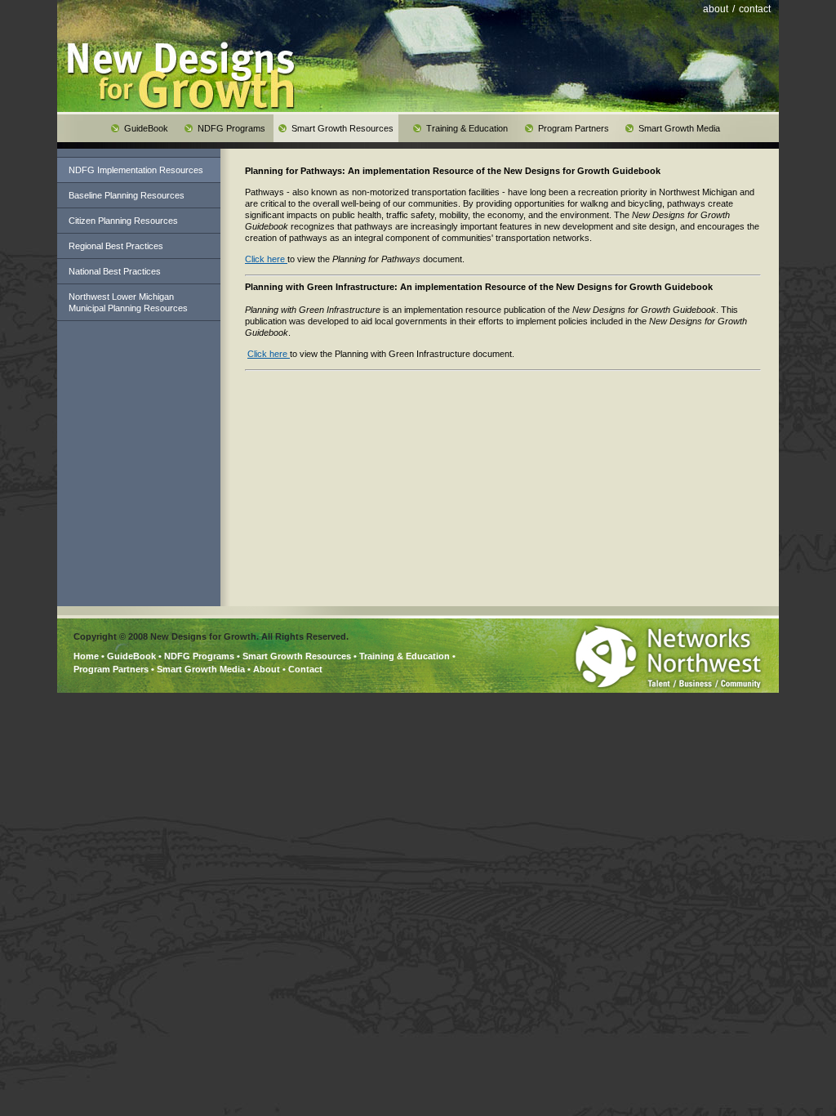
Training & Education (404, 656)
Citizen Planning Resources (123, 220)
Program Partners (111, 669)
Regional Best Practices (116, 246)
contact (755, 9)
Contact (305, 669)
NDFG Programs (199, 656)
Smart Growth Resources (296, 656)
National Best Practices (115, 271)
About (266, 669)
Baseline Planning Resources (127, 195)
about (715, 9)
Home (86, 656)
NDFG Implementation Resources (136, 170)
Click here (266, 259)
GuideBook (131, 656)
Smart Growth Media (201, 669)
